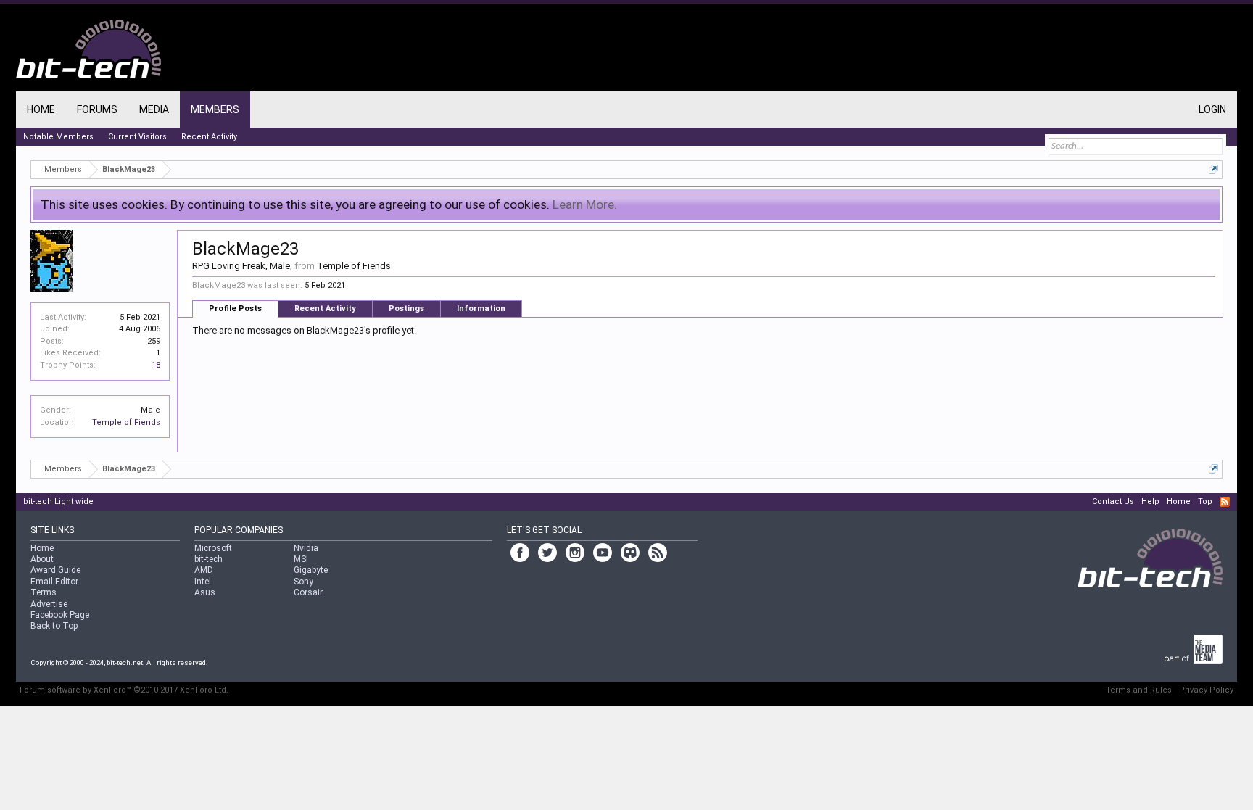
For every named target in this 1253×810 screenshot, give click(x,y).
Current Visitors (137, 136)
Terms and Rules (1139, 690)
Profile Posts (235, 308)
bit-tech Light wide (58, 501)
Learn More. (585, 204)
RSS (1225, 502)
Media (154, 109)
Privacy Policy (1206, 690)
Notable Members (58, 136)
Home (41, 109)
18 (156, 365)
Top (1205, 501)
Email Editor (54, 581)
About (42, 559)
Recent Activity (325, 308)
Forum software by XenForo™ (124, 690)
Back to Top (54, 626)
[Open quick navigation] (1213, 169)
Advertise (48, 604)
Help (1150, 501)
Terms (43, 592)
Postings (406, 308)
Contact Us (1113, 501)
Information (481, 308)
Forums (97, 109)
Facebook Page (59, 615)
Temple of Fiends (126, 422)
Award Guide (55, 570)
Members (215, 109)
